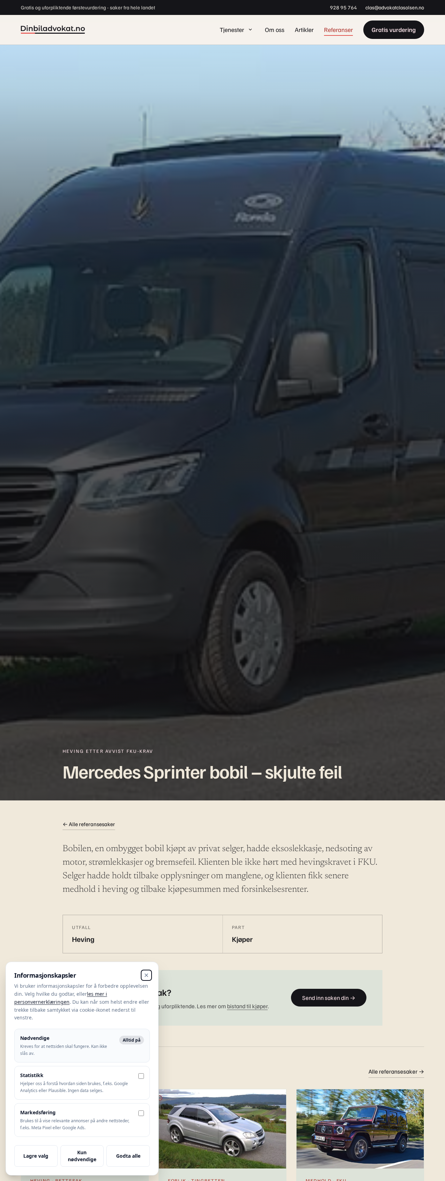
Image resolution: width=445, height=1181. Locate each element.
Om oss (274, 29)
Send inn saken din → (328, 997)
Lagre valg (35, 1156)
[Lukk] (146, 975)
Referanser (338, 29)
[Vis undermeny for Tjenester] (250, 29)
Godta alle (128, 1156)
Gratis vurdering (394, 29)
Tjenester (232, 29)
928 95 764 (343, 7)
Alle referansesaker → (396, 1071)
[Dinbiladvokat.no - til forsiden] (53, 29)
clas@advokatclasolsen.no (394, 7)
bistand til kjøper (247, 1006)
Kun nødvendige (82, 1156)
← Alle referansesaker (89, 824)
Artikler (304, 29)
